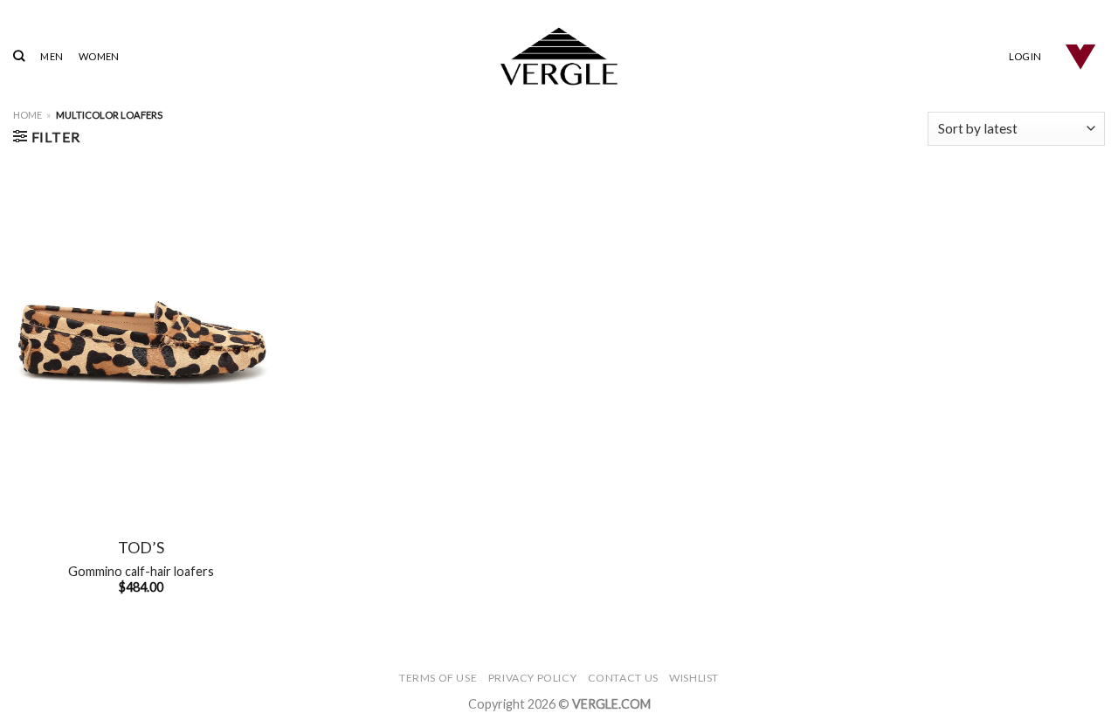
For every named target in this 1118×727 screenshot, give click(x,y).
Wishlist (694, 677)
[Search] (18, 56)
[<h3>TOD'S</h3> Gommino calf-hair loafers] (141, 340)
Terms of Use (438, 677)
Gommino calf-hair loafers (141, 571)
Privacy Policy (532, 677)
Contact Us (623, 677)
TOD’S (141, 547)
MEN (51, 56)
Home (27, 114)
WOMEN (99, 56)
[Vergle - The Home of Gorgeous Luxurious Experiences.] (559, 56)
